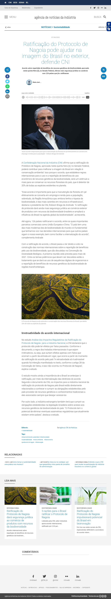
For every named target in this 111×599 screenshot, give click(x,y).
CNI (9, 2)
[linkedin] (105, 8)
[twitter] (94, 8)
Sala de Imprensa (11, 8)
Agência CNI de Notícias (68, 427)
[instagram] (98, 8)
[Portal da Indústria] (5, 2)
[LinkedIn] (7, 91)
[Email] (7, 96)
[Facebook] (7, 76)
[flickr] (102, 8)
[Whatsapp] (7, 86)
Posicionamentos (52, 587)
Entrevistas (33, 587)
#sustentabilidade (27, 439)
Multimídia (26, 8)
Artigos (44, 462)
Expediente (38, 8)
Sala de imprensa (65, 587)
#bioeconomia (48, 439)
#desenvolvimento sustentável (31, 437)
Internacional (82, 462)
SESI (15, 2)
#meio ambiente (38, 439)
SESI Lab (8, 462)
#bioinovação (39, 442)
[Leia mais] (20, 496)
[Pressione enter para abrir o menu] (6, 17)
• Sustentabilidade (27, 430)
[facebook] (91, 8)
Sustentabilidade (49, 508)
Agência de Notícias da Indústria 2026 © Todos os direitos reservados (28, 596)
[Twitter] (7, 81)
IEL (27, 2)
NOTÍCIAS (46, 27)
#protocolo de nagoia (28, 442)
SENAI (21, 2)
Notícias (24, 587)
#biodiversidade (44, 437)
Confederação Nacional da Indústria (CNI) (43, 162)
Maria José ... (37, 82)
